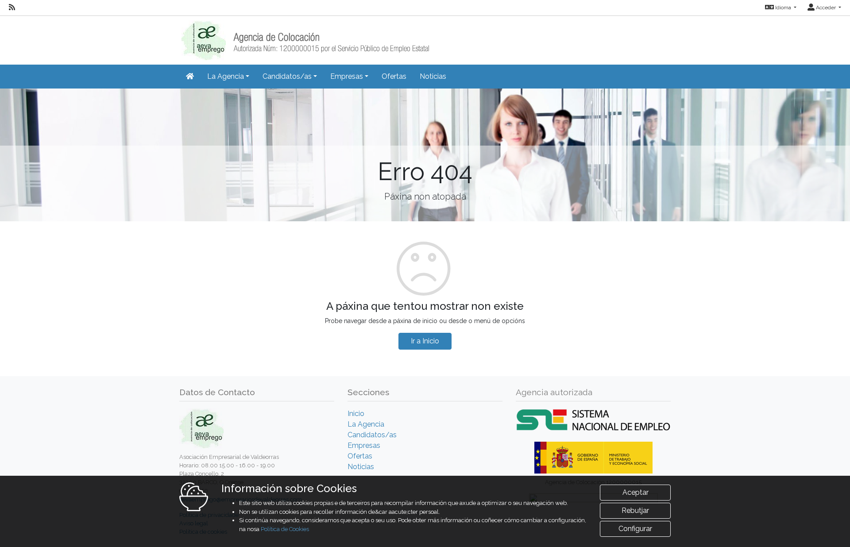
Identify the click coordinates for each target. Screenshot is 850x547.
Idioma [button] (783, 7)
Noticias (433, 76)
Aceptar (635, 492)
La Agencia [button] (225, 76)
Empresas (364, 445)
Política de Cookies (285, 529)
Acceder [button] (826, 7)
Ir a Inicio (425, 341)
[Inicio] (304, 37)
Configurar (635, 528)
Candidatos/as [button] (287, 76)
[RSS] (12, 7)
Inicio (356, 413)
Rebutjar (635, 510)
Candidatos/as (372, 435)
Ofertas (394, 76)
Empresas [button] (346, 76)
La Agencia (366, 424)
